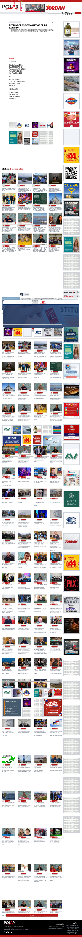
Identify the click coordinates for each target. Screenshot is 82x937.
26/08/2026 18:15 (24, 456)
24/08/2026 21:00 (40, 801)
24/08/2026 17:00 (8, 873)
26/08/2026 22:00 (38, 205)
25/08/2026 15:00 (40, 646)
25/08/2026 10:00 (56, 668)
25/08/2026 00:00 (40, 764)
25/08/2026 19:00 (8, 604)
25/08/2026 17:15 (56, 604)
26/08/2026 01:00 (24, 562)
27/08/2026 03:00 (23, 185)
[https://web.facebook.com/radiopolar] (21, 4)
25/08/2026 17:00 (8, 625)
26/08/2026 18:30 (54, 246)
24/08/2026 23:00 (56, 764)
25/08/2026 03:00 (56, 728)
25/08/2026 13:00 (8, 668)
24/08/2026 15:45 (24, 910)
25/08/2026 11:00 (40, 668)
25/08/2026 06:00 (8, 728)
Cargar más (32, 915)
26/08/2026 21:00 (54, 205)
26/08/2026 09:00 (24, 519)
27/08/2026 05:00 (9, 351)
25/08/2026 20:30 (40, 583)
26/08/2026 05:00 (24, 541)
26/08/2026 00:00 (40, 562)
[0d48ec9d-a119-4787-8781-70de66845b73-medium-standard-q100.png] (10, 9)
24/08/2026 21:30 (24, 801)
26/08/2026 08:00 (40, 519)
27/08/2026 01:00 (54, 185)
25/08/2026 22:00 (8, 583)
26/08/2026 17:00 (24, 477)
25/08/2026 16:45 (24, 625)
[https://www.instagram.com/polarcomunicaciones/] (21, 8)
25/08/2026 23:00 (56, 562)
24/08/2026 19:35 (8, 837)
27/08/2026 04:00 (8, 185)
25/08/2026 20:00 (56, 583)
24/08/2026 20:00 (56, 801)
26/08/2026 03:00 (56, 541)
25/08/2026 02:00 (8, 764)
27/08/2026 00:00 (8, 205)
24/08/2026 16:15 (56, 873)
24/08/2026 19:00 (24, 837)
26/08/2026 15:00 (56, 477)
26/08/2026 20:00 (38, 225)
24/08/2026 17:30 (56, 837)
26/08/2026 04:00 (40, 541)
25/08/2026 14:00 (56, 646)
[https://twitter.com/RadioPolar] (21, 6)
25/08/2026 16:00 (56, 625)
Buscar (78, 12)
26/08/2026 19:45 (54, 225)
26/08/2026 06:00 (8, 541)
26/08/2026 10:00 (8, 519)
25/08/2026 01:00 (24, 764)
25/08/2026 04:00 (40, 728)
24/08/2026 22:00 (8, 801)
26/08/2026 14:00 (8, 498)
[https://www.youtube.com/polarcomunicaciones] (21, 10)
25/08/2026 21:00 (24, 583)
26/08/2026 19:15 (8, 246)
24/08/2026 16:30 (40, 873)
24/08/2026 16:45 (24, 873)
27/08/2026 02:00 (38, 185)
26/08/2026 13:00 (24, 498)
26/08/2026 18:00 (40, 456)
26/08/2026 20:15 (23, 225)
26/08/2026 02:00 (8, 562)
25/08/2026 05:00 (24, 728)
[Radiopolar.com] (1, 13)
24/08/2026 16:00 (8, 910)
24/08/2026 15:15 (40, 910)
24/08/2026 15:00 (56, 910)
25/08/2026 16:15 (40, 625)
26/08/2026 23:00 (23, 205)
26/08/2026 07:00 (56, 519)
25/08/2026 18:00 (24, 604)
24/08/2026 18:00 (40, 837)
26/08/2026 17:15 (8, 477)
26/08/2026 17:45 (56, 456)
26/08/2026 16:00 (40, 477)
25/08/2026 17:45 (40, 604)
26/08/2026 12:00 (40, 498)
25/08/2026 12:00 (24, 668)
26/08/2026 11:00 (56, 498)
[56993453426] (21, 3)
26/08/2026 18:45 (38, 246)
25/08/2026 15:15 (24, 646)
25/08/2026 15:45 (8, 646)
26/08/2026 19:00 (23, 246)
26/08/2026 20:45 (8, 225)
